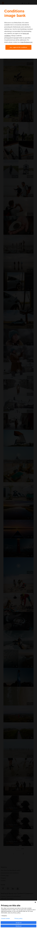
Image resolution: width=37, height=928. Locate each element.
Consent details (5, 918)
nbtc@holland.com (26, 42)
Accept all (18, 922)
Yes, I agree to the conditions (18, 47)
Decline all (18, 926)
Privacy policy (18, 918)
